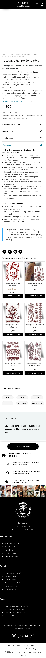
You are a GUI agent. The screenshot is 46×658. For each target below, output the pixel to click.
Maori (22, 397)
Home (4, 54)
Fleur (7, 403)
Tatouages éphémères (34, 115)
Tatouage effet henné (18, 115)
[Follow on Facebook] (10, 252)
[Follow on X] (20, 252)
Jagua (8, 397)
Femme (37, 397)
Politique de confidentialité (18, 646)
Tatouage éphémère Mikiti (21, 652)
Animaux (22, 403)
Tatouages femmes (25, 54)
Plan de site (26, 649)
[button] (6, 5)
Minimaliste (37, 403)
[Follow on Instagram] (15, 252)
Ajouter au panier (13, 296)
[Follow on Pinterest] (4, 252)
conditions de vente (21, 474)
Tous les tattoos (12, 54)
